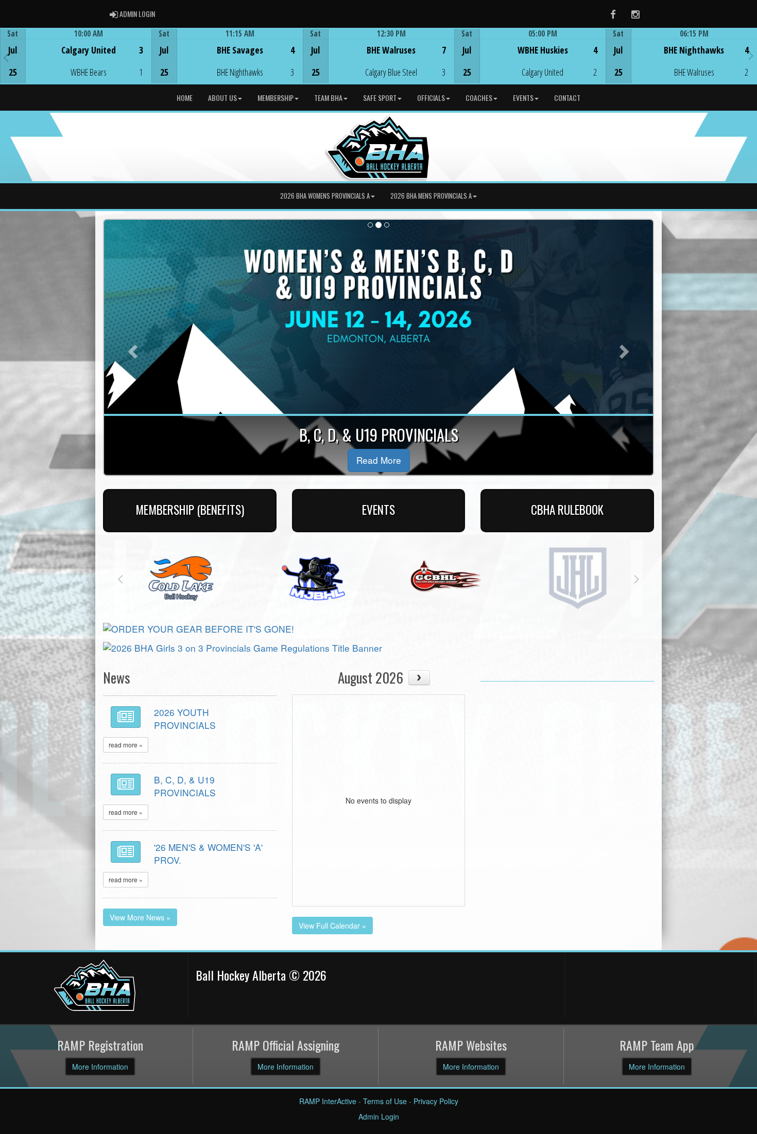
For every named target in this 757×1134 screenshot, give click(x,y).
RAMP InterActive (327, 1101)
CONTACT (567, 97)
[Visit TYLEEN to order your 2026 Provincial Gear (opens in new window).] (198, 627)
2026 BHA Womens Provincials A (325, 196)
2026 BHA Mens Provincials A (431, 196)
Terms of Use (385, 1101)
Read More (378, 459)
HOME (185, 97)
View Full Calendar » (332, 925)
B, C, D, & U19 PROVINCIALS (185, 786)
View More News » (140, 917)
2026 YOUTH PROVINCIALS (185, 718)
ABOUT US (222, 97)
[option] (75, 56)
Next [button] (751, 55)
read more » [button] (126, 744)
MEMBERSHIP (275, 97)
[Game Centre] (76, 64)
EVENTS (523, 97)
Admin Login (378, 1116)
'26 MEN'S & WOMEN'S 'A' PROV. (208, 853)
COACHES (479, 97)
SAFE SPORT (380, 97)
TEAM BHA (328, 97)
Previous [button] (6, 57)
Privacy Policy (436, 1101)
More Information (100, 1066)
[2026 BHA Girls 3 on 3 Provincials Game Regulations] (242, 646)
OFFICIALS (431, 97)
